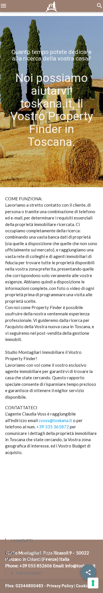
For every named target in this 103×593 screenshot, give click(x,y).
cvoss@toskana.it (55, 420)
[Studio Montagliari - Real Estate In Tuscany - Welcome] (51, 8)
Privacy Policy (60, 585)
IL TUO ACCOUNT (27, 573)
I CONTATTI (22, 541)
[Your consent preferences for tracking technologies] (93, 583)
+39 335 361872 (52, 426)
